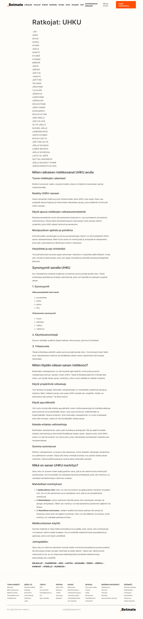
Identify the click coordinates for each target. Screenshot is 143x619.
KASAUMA (79, 563)
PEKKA (90, 563)
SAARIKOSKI (51, 563)
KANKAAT (36, 566)
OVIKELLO (47, 566)
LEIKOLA (99, 563)
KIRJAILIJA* (37, 563)
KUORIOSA (59, 566)
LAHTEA (69, 563)
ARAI (61, 563)
